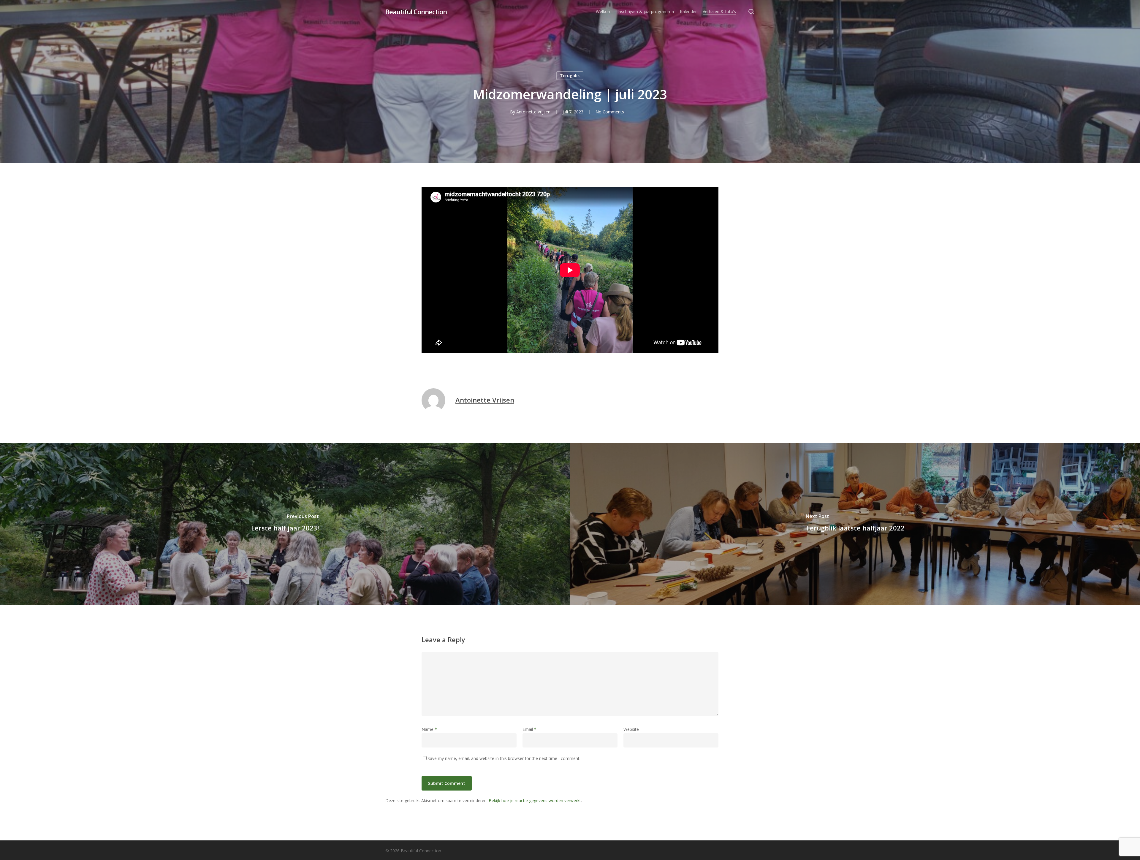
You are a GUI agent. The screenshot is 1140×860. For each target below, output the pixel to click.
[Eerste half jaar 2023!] (285, 524)
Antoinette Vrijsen (533, 112)
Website (631, 729)
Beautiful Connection (416, 11)
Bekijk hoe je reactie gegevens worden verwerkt (535, 800)
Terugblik (570, 75)
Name (429, 729)
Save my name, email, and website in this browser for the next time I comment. (504, 758)
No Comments (610, 112)
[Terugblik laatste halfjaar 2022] (855, 524)
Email (529, 729)
